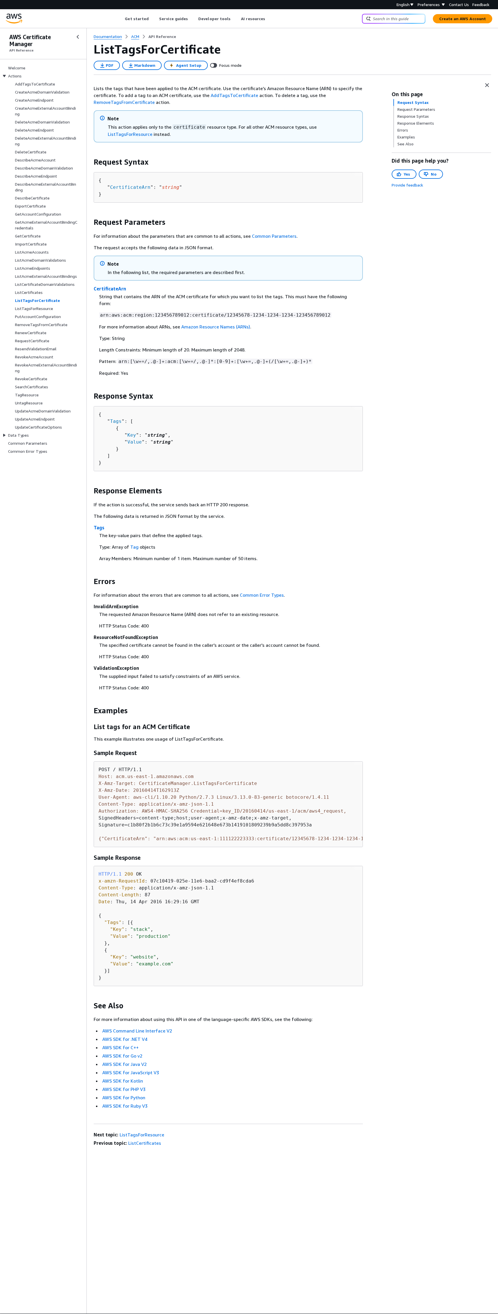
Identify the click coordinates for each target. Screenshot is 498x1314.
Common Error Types (262, 595)
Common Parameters (274, 236)
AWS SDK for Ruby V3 (125, 1106)
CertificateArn (130, 187)
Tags (116, 421)
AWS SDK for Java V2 (124, 1064)
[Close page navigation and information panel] (487, 85)
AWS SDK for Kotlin (122, 1081)
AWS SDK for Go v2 (122, 1056)
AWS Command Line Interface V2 (137, 1031)
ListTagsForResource (130, 134)
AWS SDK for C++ (120, 1047)
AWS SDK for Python (123, 1097)
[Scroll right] (269, 18)
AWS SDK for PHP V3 (124, 1089)
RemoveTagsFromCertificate (124, 102)
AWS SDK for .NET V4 (124, 1039)
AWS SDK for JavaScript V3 (130, 1072)
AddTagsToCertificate (234, 95)
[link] (162, 36)
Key (131, 435)
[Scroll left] (120, 18)
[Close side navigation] (78, 36)
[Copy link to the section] (89, 162)
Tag (134, 547)
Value (134, 442)
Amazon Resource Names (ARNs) (215, 327)
